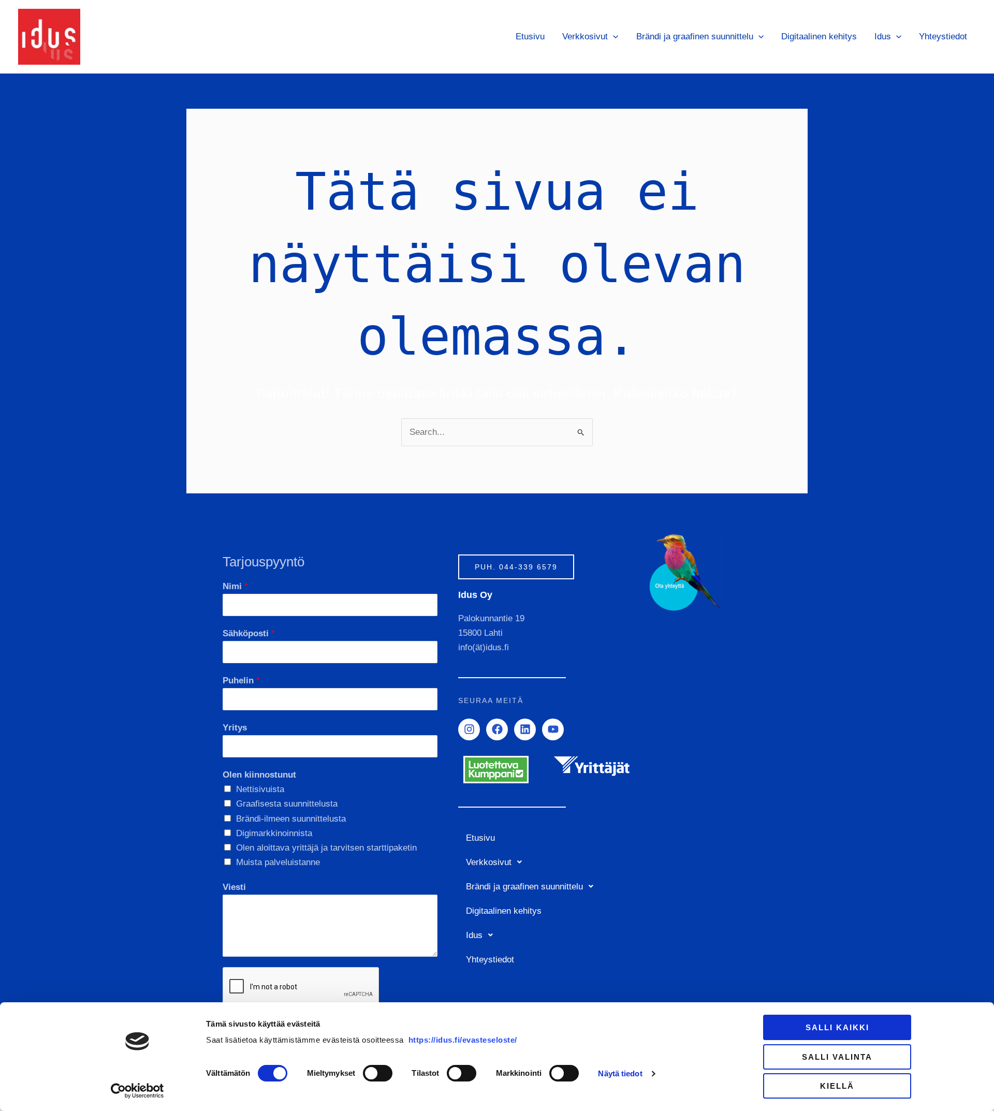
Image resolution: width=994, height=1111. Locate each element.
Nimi (235, 586)
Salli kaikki (837, 1027)
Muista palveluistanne (278, 862)
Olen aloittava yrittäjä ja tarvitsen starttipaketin (326, 848)
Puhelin (241, 680)
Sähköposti (249, 633)
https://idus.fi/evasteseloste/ (462, 1039)
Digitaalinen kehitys (819, 36)
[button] (613, 37)
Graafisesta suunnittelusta (287, 804)
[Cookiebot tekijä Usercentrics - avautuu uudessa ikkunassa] (137, 1091)
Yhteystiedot (943, 36)
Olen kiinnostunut (259, 775)
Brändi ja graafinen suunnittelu (694, 36)
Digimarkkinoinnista (274, 833)
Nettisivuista (260, 789)
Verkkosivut (585, 36)
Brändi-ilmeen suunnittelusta (291, 819)
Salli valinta (837, 1056)
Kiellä (837, 1085)
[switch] (377, 1073)
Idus (882, 36)
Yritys (235, 728)
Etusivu (530, 36)
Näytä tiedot (620, 1073)
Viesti (234, 887)
